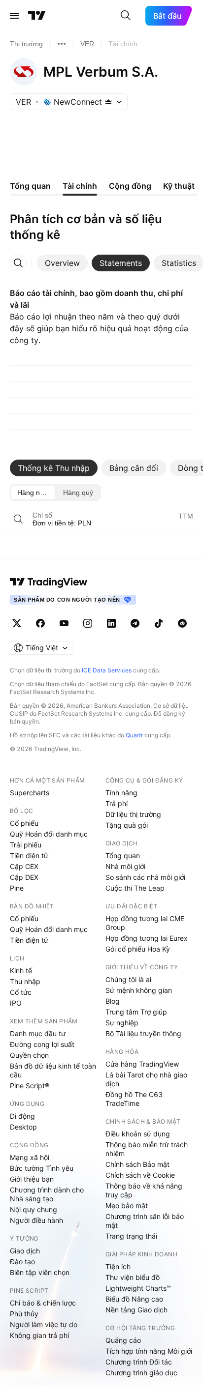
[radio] (33, 492)
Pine (17, 888)
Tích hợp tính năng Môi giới (148, 1351)
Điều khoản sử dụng (137, 1134)
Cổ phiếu (24, 823)
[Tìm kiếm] (125, 16)
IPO (16, 1003)
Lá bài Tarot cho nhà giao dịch (146, 1079)
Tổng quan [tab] (30, 186)
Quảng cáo (123, 1340)
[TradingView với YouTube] (64, 623)
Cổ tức (21, 992)
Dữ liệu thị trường (133, 814)
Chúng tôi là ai (128, 979)
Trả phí (116, 803)
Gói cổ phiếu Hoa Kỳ (137, 949)
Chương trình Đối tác (138, 1362)
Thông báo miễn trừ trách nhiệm (146, 1149)
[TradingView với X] (17, 623)
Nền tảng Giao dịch (136, 1310)
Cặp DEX (24, 877)
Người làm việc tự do (43, 1324)
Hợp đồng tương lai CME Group (144, 922)
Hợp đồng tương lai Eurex (146, 938)
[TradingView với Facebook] (40, 623)
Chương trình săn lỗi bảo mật (144, 1220)
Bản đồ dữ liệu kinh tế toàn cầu (53, 1070)
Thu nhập (25, 981)
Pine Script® (29, 1085)
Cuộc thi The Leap (135, 888)
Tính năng (121, 792)
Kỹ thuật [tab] (179, 186)
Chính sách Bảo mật (137, 1164)
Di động (22, 1116)
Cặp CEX (24, 866)
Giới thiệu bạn (32, 1179)
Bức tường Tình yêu (41, 1168)
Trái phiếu (25, 845)
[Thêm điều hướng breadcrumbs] (61, 43)
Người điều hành (36, 1220)
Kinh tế (21, 970)
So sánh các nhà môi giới (145, 877)
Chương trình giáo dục (141, 1372)
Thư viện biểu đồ (132, 1277)
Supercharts (29, 792)
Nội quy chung (33, 1209)
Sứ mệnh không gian (138, 990)
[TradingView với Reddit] (182, 623)
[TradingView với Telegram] (135, 623)
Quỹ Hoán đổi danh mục (49, 834)
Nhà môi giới (125, 866)
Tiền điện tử (29, 855)
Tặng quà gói (126, 825)
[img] (108, 101)
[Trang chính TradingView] (37, 16)
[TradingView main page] (49, 582)
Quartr (134, 735)
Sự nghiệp (121, 1022)
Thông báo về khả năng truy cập (143, 1190)
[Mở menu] (14, 16)
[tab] (62, 263)
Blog (112, 1001)
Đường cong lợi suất (42, 1044)
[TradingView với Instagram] (88, 623)
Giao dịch (25, 1251)
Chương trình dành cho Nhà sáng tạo (47, 1194)
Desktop (23, 1127)
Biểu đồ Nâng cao (134, 1299)
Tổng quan (122, 855)
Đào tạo (22, 1261)
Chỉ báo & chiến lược (43, 1303)
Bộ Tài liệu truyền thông (143, 1033)
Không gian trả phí (39, 1335)
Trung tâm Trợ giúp (136, 1012)
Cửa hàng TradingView (142, 1064)
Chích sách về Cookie (140, 1175)
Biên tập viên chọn (39, 1272)
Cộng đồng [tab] (130, 186)
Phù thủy (24, 1313)
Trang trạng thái (131, 1236)
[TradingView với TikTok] (159, 623)
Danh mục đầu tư (38, 1033)
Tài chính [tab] (80, 186)
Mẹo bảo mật (126, 1205)
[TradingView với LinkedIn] (111, 623)
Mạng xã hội (29, 1157)
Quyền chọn (29, 1055)
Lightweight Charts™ (138, 1288)
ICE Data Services (107, 670)
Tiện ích (118, 1266)
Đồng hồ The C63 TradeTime (134, 1098)
